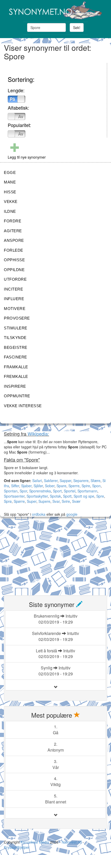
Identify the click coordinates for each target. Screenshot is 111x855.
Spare (61, 485)
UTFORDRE (15, 279)
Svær (76, 501)
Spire (86, 485)
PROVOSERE (17, 318)
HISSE (10, 192)
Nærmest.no (72, 842)
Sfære (95, 480)
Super (31, 501)
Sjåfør (38, 485)
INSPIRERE (15, 386)
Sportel (69, 490)
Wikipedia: (38, 433)
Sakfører (51, 480)
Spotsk (55, 496)
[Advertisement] (42, 557)
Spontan (11, 490)
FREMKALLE (16, 376)
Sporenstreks (40, 490)
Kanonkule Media (35, 842)
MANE (10, 182)
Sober (49, 485)
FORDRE (12, 221)
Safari (37, 480)
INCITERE (13, 289)
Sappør (65, 480)
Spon (96, 485)
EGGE (10, 172)
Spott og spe (84, 496)
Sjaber (26, 485)
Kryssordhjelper (16, 847)
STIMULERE (15, 328)
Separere (81, 480)
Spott (67, 496)
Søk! (76, 27)
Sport (57, 490)
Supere (44, 501)
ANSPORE (14, 240)
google (71, 514)
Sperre (74, 485)
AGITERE (13, 231)
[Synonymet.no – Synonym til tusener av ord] (55, 10)
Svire (66, 501)
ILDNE (10, 211)
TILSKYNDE (15, 337)
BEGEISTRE (15, 347)
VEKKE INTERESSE (23, 406)
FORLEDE (13, 250)
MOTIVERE (14, 308)
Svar (56, 501)
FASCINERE (15, 357)
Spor (23, 490)
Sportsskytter (37, 496)
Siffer (15, 485)
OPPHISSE (14, 260)
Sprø (8, 501)
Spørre (19, 501)
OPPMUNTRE (17, 396)
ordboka (38, 514)
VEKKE (11, 201)
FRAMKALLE (16, 367)
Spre (100, 496)
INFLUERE (14, 298)
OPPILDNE (14, 269)
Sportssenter (14, 496)
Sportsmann (87, 490)
